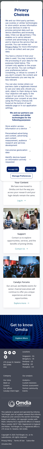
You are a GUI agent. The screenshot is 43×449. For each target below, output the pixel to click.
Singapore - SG (28, 356)
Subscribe (30, 440)
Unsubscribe (6, 444)
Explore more (20, 303)
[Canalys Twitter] (5, 353)
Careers (6, 385)
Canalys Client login (11, 391)
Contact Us (20, 248)
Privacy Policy (6, 440)
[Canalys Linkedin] (10, 353)
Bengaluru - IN (28, 359)
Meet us (6, 383)
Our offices (7, 388)
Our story (7, 380)
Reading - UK (27, 364)
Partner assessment (30, 385)
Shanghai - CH (28, 367)
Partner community (30, 388)
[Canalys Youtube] (5, 357)
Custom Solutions (29, 383)
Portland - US (27, 361)
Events (25, 391)
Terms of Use (19, 440)
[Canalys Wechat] (14, 353)
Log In (20, 200)
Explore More (21, 338)
